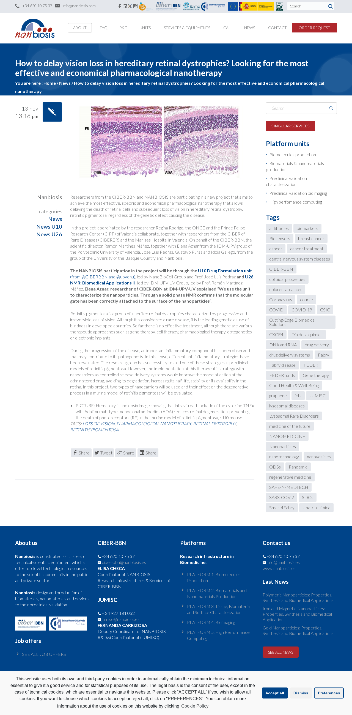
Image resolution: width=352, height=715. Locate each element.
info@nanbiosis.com (79, 5)
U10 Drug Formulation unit (224, 270)
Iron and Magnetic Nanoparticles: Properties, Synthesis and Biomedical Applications (297, 614)
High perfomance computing (295, 201)
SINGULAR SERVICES (290, 126)
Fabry (323, 354)
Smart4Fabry (282, 507)
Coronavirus (280, 299)
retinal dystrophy (214, 423)
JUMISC (317, 395)
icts (298, 395)
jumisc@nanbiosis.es (120, 619)
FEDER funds (282, 375)
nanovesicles (319, 456)
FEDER (311, 365)
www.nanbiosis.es (279, 568)
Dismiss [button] (300, 693)
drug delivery (317, 344)
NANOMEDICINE (287, 436)
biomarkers (307, 228)
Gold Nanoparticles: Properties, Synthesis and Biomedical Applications (298, 630)
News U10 (49, 226)
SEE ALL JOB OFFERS (44, 654)
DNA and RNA (283, 344)
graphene (278, 395)
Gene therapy (316, 375)
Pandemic (298, 466)
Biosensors (279, 238)
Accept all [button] (274, 693)
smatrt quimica (316, 507)
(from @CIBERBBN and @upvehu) (102, 276)
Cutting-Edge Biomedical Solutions (292, 322)
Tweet (106, 452)
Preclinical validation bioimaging (298, 193)
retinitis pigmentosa (94, 429)
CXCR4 (276, 334)
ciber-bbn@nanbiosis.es (124, 562)
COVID (276, 309)
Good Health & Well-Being (294, 385)
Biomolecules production (292, 154)
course (306, 299)
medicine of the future (289, 426)
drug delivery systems (289, 354)
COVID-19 (302, 309)
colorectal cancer (285, 289)
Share (84, 452)
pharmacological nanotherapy (153, 423)
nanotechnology (284, 456)
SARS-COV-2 (281, 497)
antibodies (279, 228)
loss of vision (98, 423)
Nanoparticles (282, 446)
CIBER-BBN (281, 269)
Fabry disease (282, 365)
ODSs (275, 466)
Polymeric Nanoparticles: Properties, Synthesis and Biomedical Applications (298, 597)
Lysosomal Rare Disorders (294, 415)
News (55, 218)
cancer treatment (306, 248)
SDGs (307, 497)
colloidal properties (287, 279)
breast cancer (311, 238)
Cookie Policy (194, 706)
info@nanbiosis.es (283, 562)
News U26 (49, 234)
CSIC (325, 309)
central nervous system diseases (299, 258)
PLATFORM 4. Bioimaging (211, 622)
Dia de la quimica (307, 334)
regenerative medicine (290, 477)
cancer (275, 248)
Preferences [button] (329, 693)
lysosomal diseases (287, 405)
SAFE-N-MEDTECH (288, 487)
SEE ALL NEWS (280, 652)
